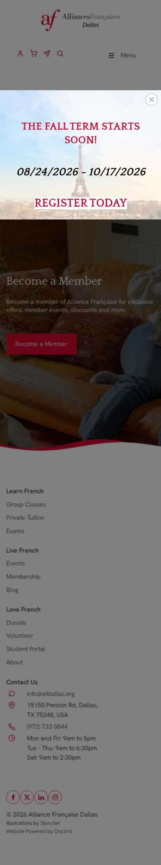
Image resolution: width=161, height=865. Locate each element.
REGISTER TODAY (80, 203)
